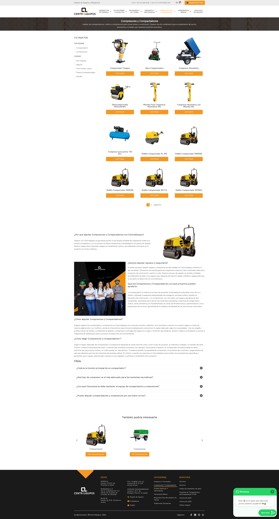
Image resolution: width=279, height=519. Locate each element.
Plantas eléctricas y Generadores (161, 490)
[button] (120, 73)
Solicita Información (160, 3)
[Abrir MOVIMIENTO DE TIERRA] (141, 11)
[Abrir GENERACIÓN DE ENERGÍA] (110, 11)
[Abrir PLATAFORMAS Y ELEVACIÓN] (126, 11)
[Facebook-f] (191, 515)
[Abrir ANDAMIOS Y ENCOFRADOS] (156, 11)
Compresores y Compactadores (165, 485)
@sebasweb (81, 515)
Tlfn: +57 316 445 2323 (140, 3)
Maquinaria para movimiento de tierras (165, 499)
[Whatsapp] (203, 515)
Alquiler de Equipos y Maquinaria (87, 3)
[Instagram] (199, 515)
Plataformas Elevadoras (162, 503)
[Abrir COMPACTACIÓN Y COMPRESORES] (175, 11)
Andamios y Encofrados (162, 482)
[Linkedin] (195, 515)
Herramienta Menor (161, 494)
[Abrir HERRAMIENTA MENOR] (190, 11)
